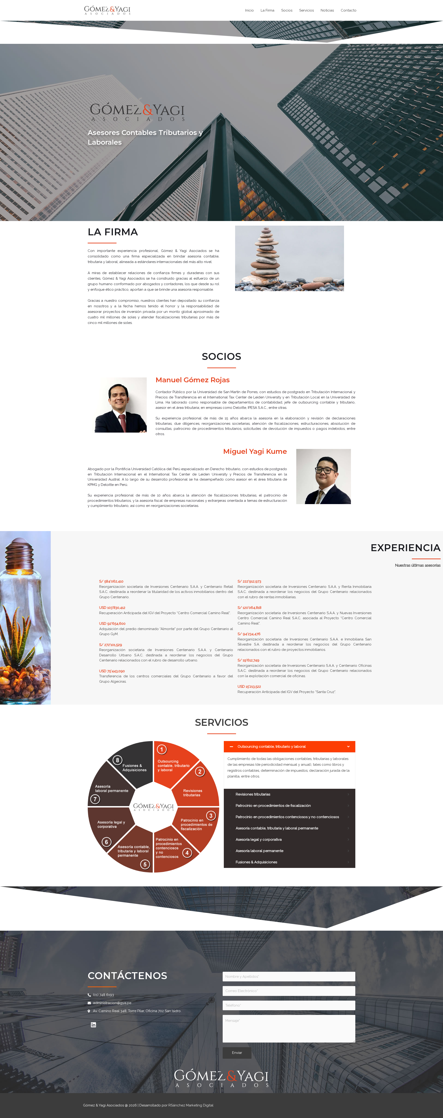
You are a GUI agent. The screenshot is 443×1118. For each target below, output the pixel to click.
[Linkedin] (93, 1025)
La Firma (267, 10)
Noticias (327, 10)
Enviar (237, 1053)
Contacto (348, 10)
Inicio (249, 10)
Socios (286, 10)
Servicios (306, 10)
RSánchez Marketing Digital (190, 1105)
